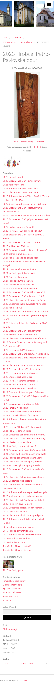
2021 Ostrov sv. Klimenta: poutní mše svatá (24, 453)
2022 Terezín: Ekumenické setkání (19, 388)
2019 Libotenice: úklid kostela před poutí (23, 515)
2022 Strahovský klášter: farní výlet (20, 415)
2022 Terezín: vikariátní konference (20, 373)
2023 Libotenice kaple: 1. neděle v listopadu (25, 303)
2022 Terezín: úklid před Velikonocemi (22, 426)
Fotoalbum (16, 37)
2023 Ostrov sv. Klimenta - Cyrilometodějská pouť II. (25, 325)
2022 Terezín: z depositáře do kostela (21, 369)
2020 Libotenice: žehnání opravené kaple (23, 476)
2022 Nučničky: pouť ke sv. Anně (19, 384)
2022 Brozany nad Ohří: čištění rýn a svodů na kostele (26, 398)
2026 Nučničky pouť (13, 177)
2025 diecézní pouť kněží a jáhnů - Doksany (24, 203)
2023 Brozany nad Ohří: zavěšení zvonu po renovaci (24, 359)
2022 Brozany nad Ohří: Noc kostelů (21, 403)
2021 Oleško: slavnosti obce (17, 442)
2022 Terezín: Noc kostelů (16, 407)
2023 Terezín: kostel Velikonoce (18, 349)
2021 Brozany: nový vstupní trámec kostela (24, 450)
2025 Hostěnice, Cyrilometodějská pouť (22, 230)
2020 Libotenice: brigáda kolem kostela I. (23, 507)
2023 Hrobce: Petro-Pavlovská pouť (17, 42)
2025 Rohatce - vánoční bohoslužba (20, 188)
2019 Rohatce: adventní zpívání (18, 526)
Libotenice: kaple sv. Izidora (16, 538)
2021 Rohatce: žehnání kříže (17, 430)
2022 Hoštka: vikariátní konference (20, 380)
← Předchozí (38, 141)
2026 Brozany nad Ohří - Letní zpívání (22, 180)
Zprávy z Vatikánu (12, 588)
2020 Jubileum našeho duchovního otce (22, 496)
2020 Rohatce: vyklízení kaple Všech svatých (25, 492)
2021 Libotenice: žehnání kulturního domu (24, 434)
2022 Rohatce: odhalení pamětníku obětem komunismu (24, 421)
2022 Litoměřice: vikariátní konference (22, 411)
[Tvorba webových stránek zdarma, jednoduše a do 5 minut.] (18, 680)
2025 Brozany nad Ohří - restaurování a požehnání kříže (22, 209)
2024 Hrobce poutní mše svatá (18, 280)
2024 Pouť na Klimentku (15, 276)
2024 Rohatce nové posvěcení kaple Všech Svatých (24, 263)
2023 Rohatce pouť (12, 307)
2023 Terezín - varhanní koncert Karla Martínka (26, 311)
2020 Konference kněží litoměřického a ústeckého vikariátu (22, 486)
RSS (25, 680)
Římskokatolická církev (14, 580)
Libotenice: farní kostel (14, 542)
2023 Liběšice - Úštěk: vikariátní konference (24, 338)
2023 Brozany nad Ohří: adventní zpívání (23, 296)
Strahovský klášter (12, 592)
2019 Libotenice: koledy (15, 511)
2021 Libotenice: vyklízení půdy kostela (22, 461)
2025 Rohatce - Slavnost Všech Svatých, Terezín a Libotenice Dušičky (26, 198)
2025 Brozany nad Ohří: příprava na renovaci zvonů (25, 221)
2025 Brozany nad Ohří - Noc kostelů (21, 242)
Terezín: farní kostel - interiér (17, 549)
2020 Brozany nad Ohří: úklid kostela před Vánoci (24, 471)
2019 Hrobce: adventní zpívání (18, 530)
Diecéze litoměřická (12, 584)
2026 (30, 663)
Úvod (5, 37)
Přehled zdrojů (10, 629)
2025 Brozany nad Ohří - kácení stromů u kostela (23, 236)
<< (6, 663)
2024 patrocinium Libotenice (17, 253)
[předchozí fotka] (7, 105)
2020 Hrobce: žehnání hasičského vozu (22, 457)
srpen (23, 663)
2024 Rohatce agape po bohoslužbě (20, 257)
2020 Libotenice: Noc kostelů (17, 480)
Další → (17, 141)
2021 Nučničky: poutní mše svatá (19, 446)
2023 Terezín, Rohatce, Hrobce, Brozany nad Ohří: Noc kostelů (25, 344)
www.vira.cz (9, 600)
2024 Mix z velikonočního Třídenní (20, 288)
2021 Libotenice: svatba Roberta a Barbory (24, 438)
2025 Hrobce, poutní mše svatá (18, 226)
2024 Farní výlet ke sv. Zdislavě (18, 284)
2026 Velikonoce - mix (14, 184)
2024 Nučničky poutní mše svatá (19, 273)
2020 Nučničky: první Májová (17, 503)
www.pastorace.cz (12, 596)
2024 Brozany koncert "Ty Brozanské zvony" (25, 250)
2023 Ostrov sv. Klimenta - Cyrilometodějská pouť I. (25, 317)
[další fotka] (46, 105)
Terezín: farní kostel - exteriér (17, 546)
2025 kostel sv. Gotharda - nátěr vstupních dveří (27, 215)
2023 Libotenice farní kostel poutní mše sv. (24, 300)
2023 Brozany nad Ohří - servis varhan (22, 330)
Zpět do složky (27, 141)
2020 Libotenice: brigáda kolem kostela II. (23, 500)
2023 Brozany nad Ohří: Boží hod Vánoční (24, 292)
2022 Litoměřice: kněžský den (18, 376)
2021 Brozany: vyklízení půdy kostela (21, 465)
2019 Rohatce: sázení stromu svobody (22, 534)
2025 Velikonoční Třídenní (16, 246)
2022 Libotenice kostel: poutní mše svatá (23, 365)
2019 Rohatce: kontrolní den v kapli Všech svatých (23, 521)
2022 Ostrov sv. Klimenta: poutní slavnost (23, 392)
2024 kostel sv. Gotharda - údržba (19, 269)
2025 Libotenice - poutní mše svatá (20, 192)
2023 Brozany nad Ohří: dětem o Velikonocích (26, 353)
